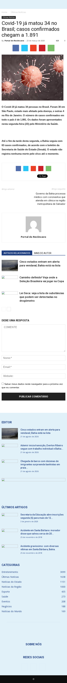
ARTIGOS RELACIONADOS (17, 253)
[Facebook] (24, 667)
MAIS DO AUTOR (42, 253)
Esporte (6, 591)
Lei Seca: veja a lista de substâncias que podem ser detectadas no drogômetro (42, 296)
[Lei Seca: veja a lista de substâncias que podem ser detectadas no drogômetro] (10, 297)
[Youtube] (42, 667)
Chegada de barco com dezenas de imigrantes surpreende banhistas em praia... (40, 464)
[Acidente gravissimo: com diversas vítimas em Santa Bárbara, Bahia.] (10, 550)
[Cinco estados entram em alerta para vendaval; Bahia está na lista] (10, 265)
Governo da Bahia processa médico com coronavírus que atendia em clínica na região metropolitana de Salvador (49, 198)
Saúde (5, 596)
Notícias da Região (11, 586)
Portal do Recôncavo (14, 40)
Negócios (7, 606)
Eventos (6, 601)
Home (4, 12)
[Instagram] (33, 667)
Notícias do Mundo (12, 611)
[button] (62, 4)
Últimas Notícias (9, 17)
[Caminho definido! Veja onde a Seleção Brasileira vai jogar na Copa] (10, 281)
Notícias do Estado (12, 581)
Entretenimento (10, 571)
